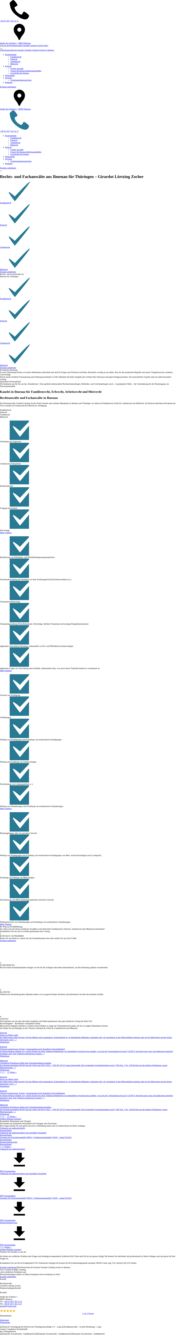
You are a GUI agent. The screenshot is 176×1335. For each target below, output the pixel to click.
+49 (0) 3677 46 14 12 (13, 1301)
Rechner (8, 78)
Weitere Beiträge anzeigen (10, 1119)
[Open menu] (1, 48)
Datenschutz (5, 1322)
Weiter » (13, 1072)
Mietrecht (14, 64)
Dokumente (10, 75)
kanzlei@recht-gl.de (8, 1306)
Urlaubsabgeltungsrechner (21, 80)
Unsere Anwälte (16, 68)
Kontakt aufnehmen (8, 87)
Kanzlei (8, 66)
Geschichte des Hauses (19, 73)
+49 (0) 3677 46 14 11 (13, 1304)
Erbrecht (13, 59)
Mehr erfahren (6, 533)
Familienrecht (15, 57)
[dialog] (88, 67)
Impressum (4, 1320)
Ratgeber (8, 82)
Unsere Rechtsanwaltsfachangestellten (25, 71)
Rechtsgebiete (10, 54)
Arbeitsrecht (15, 61)
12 (8, 1072)
